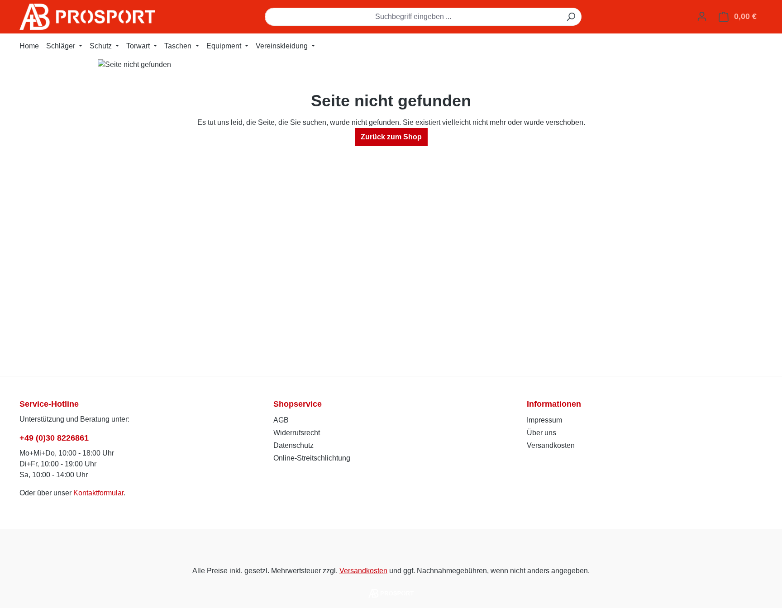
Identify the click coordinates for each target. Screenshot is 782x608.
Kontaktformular (98, 493)
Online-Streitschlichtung (311, 458)
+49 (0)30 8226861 (54, 437)
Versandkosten (551, 445)
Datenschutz (293, 445)
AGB (281, 420)
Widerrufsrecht (296, 433)
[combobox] (413, 17)
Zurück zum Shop (391, 137)
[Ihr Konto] (702, 16)
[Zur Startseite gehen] (87, 17)
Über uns (541, 433)
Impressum (544, 420)
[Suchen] (571, 17)
